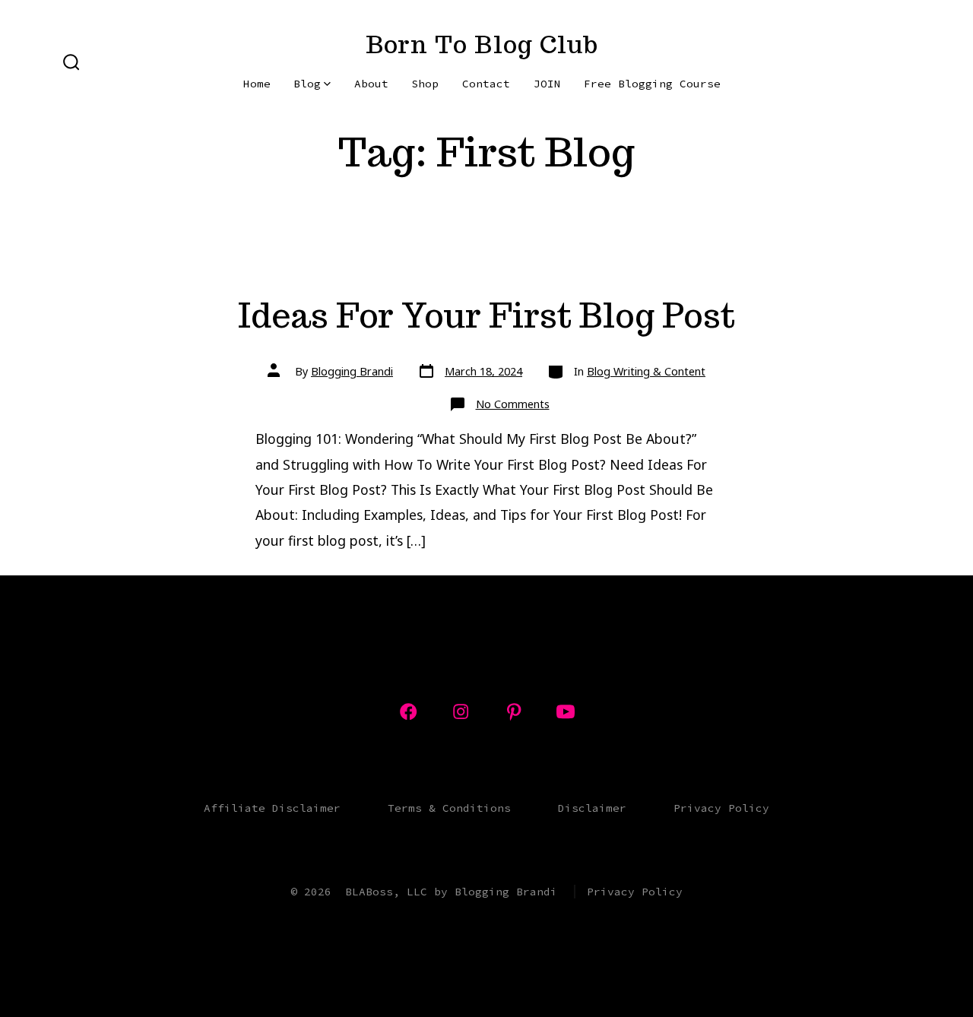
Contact (486, 83)
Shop (425, 83)
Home (257, 83)
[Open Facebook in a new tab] (408, 711)
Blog (307, 83)
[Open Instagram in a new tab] (461, 711)
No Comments (513, 404)
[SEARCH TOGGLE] (71, 63)
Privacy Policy (721, 808)
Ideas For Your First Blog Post (486, 315)
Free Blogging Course (652, 83)
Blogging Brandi (352, 371)
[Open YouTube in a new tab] (565, 711)
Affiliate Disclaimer (272, 808)
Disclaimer (592, 808)
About (371, 83)
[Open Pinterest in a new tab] (514, 711)
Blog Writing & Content (646, 371)
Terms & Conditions (449, 808)
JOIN (547, 83)
